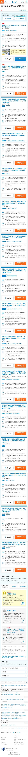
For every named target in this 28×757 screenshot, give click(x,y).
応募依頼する (20, 93)
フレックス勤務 (22, 712)
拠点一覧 (3, 737)
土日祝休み (10, 718)
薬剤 (25, 705)
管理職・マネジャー (5, 713)
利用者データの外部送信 (18, 744)
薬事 (9, 704)
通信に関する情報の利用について (20, 740)
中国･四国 (4, 671)
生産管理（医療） (5, 692)
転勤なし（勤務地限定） (6, 715)
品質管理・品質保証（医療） (16, 704)
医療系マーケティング (8, 707)
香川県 (22, 685)
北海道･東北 (4, 699)
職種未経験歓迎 (4, 718)
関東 (8, 699)
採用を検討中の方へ (18, 742)
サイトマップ (3, 742)
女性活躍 (16, 715)
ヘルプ (2, 735)
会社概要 (15, 735)
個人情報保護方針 (9, 749)
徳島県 (19, 685)
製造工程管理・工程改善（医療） (8, 694)
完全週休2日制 (5, 675)
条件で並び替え (23, 10)
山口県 (16, 685)
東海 (10, 699)
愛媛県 (25, 685)
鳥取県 (3, 685)
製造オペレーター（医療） (13, 692)
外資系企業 (9, 712)
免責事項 (3, 739)
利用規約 (15, 737)
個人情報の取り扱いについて (12, 748)
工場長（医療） (17, 694)
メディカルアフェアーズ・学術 (7, 705)
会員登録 (2, 2)
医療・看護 (22, 705)
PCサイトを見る (4, 744)
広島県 (12, 685)
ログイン (5, 2)
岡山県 (9, 685)
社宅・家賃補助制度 (22, 715)
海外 (23, 699)
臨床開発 (5, 704)
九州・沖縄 (19, 699)
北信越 (13, 699)
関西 (16, 699)
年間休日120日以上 (15, 712)
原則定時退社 (15, 718)
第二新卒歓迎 (4, 712)
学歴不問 (16, 713)
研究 (2, 704)
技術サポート (24, 704)
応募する (20, 58)
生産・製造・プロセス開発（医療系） (10, 668)
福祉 (2, 707)
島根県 (6, 685)
